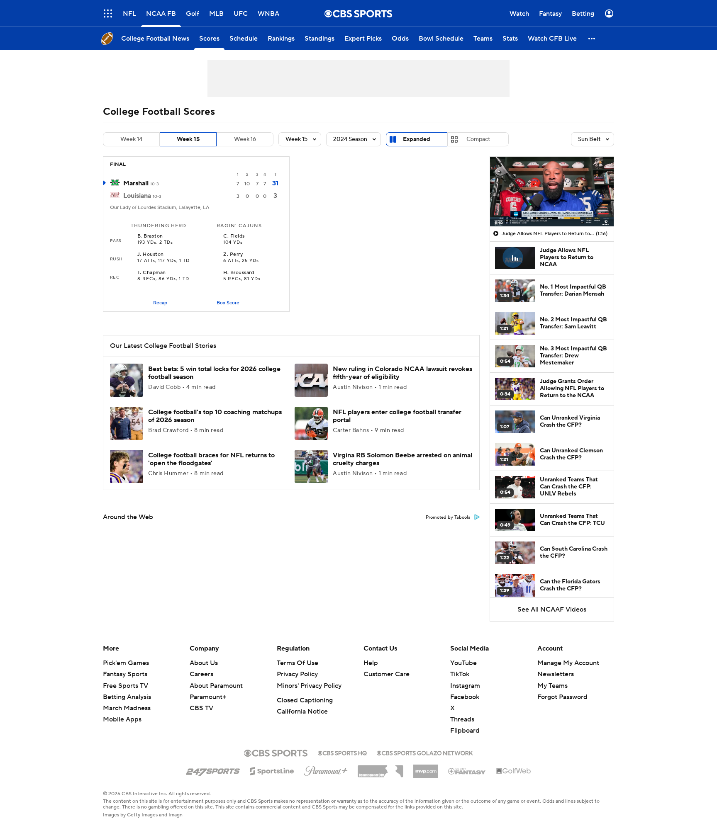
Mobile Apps (122, 719)
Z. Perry (233, 254)
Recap (160, 303)
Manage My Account (568, 663)
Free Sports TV (125, 686)
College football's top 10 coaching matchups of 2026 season (215, 416)
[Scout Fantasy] (467, 771)
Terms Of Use (297, 663)
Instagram (465, 686)
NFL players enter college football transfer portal (397, 416)
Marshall (136, 183)
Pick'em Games (126, 663)
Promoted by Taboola (448, 517)
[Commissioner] (380, 768)
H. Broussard (238, 272)
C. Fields (233, 236)
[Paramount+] (326, 769)
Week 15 (188, 139)
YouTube (463, 663)
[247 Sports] (213, 769)
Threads (462, 719)
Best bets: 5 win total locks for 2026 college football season (214, 373)
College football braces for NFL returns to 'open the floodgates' (211, 459)
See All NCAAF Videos (551, 609)
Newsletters (555, 674)
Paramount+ (208, 697)
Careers (201, 674)
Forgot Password (562, 697)
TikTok (459, 674)
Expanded (416, 139)
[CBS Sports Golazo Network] (425, 752)
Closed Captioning (305, 700)
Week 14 (131, 139)
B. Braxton (150, 236)
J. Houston (150, 254)
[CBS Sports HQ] (342, 752)
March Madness (127, 708)
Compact (478, 139)
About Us (204, 663)
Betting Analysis (127, 697)
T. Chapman (151, 272)
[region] (552, 191)
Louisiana (137, 195)
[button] (108, 13)
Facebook (464, 697)
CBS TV (201, 708)
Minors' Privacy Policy (309, 686)
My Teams (552, 686)
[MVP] (425, 768)
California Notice (302, 711)
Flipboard (465, 730)
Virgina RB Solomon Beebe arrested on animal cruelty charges (402, 459)
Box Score (228, 303)
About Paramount (216, 686)
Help (370, 663)
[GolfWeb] (513, 771)
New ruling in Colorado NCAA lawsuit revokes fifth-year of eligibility (402, 373)
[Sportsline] (272, 770)
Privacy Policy (297, 674)
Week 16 (245, 139)
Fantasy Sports (125, 674)
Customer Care (386, 674)
